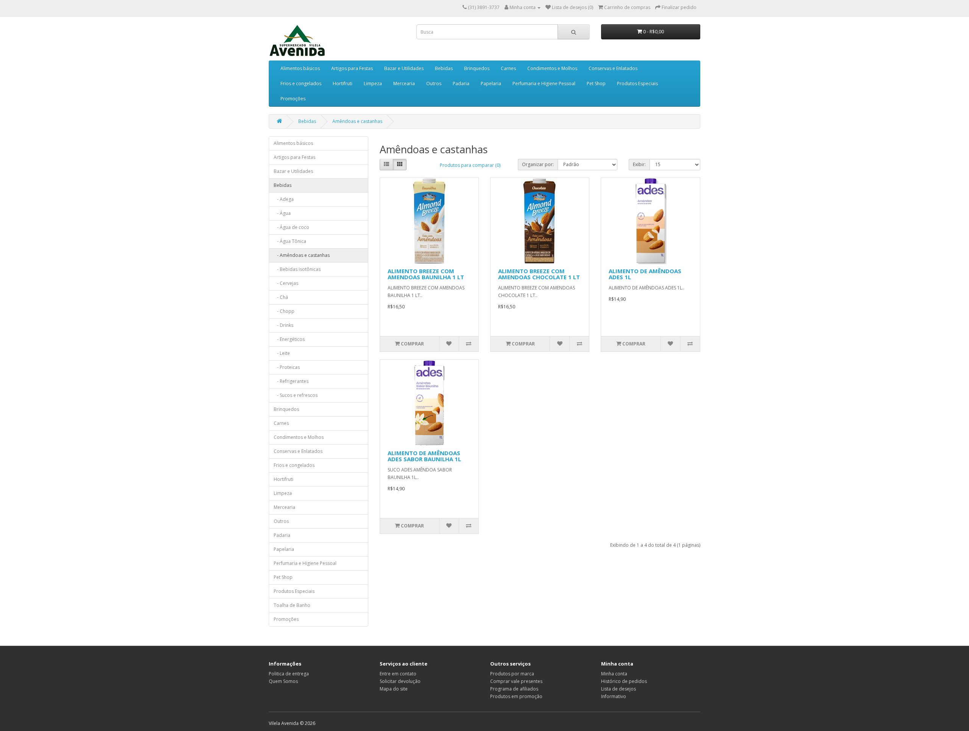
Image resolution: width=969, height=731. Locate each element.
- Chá (281, 297)
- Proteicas (287, 367)
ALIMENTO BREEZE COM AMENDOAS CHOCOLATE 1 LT (539, 274)
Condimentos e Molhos (552, 68)
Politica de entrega (289, 673)
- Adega (284, 199)
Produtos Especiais (637, 83)
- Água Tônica (290, 241)
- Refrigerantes (291, 381)
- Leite (282, 353)
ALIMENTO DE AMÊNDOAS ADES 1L (645, 274)
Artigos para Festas (352, 68)
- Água (282, 213)
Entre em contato (398, 673)
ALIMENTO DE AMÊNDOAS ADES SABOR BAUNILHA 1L (424, 456)
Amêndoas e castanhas (357, 121)
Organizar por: (538, 164)
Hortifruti (342, 83)
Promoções (292, 98)
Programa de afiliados (514, 689)
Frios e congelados (300, 83)
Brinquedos (476, 68)
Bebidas (444, 68)
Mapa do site (394, 689)
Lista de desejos (618, 689)
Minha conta (614, 673)
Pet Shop (596, 83)
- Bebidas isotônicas (297, 269)
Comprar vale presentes (516, 681)
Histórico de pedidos (624, 681)
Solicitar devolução (400, 681)
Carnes (508, 68)
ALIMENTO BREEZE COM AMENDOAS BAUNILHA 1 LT (426, 274)
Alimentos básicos (300, 68)
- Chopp (284, 311)
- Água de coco (291, 227)
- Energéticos (289, 339)
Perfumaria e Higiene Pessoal (544, 83)
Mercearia (404, 83)
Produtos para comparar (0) (470, 165)
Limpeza (373, 83)
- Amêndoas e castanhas (302, 255)
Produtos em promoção (516, 696)
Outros (433, 83)
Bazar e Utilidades (404, 68)
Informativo (613, 696)
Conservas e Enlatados (613, 68)
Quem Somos (283, 681)
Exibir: (639, 164)
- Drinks (283, 325)
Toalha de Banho (292, 605)
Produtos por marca (512, 673)
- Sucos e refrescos (296, 395)
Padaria (461, 83)
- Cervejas (286, 283)
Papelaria (491, 83)
